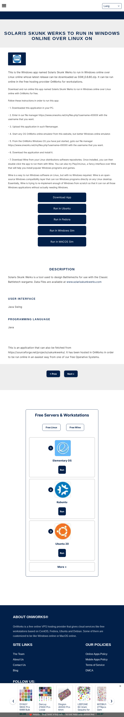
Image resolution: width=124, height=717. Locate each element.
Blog (15, 670)
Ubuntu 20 (62, 543)
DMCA (89, 670)
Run (62, 469)
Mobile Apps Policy (97, 659)
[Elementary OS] (63, 448)
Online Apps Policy (96, 654)
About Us (18, 659)
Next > (70, 373)
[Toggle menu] (4, 5)
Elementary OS (62, 460)
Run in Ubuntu (62, 208)
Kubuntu (62, 502)
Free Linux (51, 427)
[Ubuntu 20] (63, 531)
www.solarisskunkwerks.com (84, 281)
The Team (18, 654)
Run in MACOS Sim (62, 241)
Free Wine (75, 427)
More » (62, 566)
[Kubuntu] (63, 490)
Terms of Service (95, 665)
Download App (62, 197)
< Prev (53, 373)
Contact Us (19, 665)
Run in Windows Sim (62, 230)
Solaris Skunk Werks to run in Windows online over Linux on (62, 36)
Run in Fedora (62, 219)
